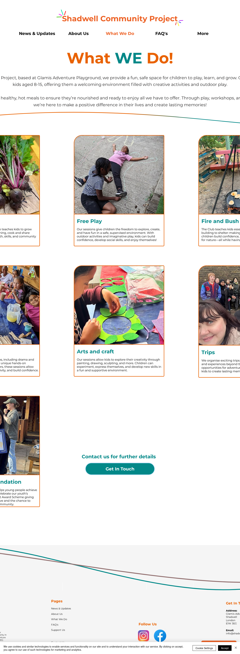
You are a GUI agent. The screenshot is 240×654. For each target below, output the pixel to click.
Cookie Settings (204, 648)
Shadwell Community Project (120, 18)
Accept (225, 648)
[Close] (236, 648)
